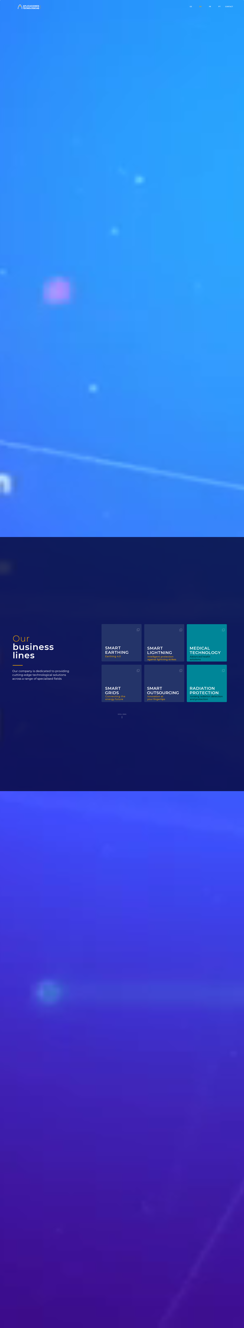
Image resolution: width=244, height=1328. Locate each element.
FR (210, 6)
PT (219, 6)
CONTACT (229, 6)
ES (191, 6)
